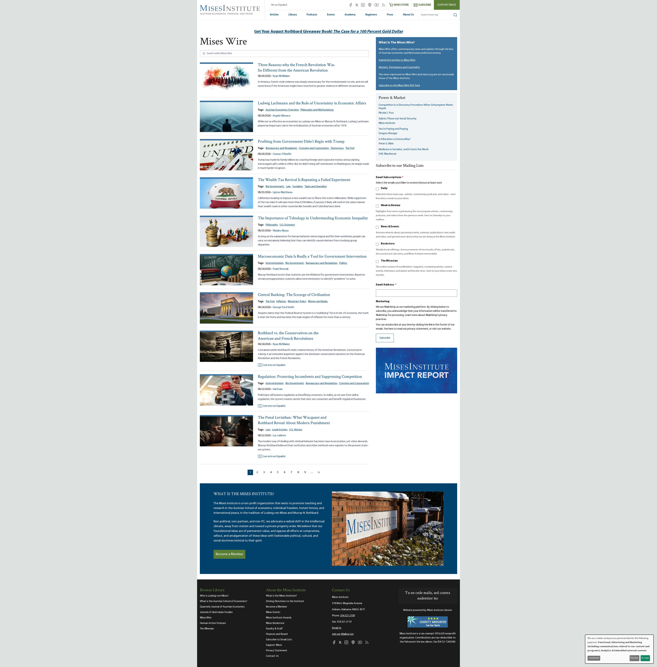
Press (390, 14)
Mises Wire (205, 617)
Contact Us (272, 656)
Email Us (336, 628)
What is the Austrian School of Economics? (223, 601)
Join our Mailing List (343, 634)
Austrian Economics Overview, (282, 110)
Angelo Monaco (282, 115)
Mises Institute (387, 123)
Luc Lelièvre (279, 435)
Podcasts (312, 14)
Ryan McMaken (281, 76)
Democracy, (337, 148)
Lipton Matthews (283, 192)
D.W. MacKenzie (387, 154)
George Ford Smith (283, 307)
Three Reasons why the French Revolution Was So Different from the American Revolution (296, 68)
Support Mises (446, 5)
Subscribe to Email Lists (279, 639)
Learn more (411, 315)
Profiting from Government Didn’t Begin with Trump (301, 142)
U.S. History (295, 429)
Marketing (382, 301)
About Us (408, 14)
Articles (274, 14)
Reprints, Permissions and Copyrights (399, 67)
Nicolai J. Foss (386, 113)
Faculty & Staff (274, 628)
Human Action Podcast (213, 623)
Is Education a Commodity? (394, 139)
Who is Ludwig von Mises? (214, 595)
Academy (350, 14)
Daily (384, 188)
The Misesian (389, 260)
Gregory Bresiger (388, 133)
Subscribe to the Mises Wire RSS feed (399, 85)
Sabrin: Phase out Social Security (398, 118)
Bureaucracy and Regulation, (282, 148)
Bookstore (388, 243)
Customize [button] (594, 658)
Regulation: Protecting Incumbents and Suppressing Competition (310, 377)
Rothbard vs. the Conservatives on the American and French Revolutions (288, 336)
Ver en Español (279, 5)
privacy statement (417, 329)
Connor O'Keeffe (282, 154)
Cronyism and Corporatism (354, 383)
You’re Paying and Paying (393, 129)
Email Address (386, 284)
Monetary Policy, (297, 301)
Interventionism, (275, 263)
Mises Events (273, 612)
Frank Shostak (280, 269)
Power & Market (392, 98)
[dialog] (619, 649)
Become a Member (229, 554)
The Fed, (270, 301)
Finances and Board (277, 634)
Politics (343, 263)
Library (292, 14)
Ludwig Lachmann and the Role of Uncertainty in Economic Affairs (312, 103)
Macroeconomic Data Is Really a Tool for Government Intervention (312, 257)
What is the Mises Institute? (281, 595)
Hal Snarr (278, 389)
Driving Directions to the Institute (285, 601)
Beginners (371, 14)
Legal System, (280, 429)
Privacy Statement (276, 650)
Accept (645, 658)
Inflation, (281, 301)
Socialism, (297, 186)
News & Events (390, 226)
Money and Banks (318, 301)
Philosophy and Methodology (317, 110)
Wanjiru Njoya (280, 230)
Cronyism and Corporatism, (314, 148)
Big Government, (275, 186)
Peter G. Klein (386, 143)
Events (331, 14)
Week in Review (390, 205)
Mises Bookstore (275, 623)
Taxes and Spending (316, 186)
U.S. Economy (287, 225)
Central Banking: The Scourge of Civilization (294, 295)
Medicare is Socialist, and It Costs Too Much (404, 149)
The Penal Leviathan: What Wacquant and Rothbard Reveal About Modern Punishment (294, 420)
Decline (634, 658)
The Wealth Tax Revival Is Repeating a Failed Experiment (304, 180)
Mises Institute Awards (279, 617)
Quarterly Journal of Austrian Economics (222, 606)
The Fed (349, 148)
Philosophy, (272, 225)
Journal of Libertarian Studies (216, 612)
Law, (288, 186)
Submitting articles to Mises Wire (397, 60)
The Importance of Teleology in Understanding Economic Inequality (313, 218)
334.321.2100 (347, 615)
